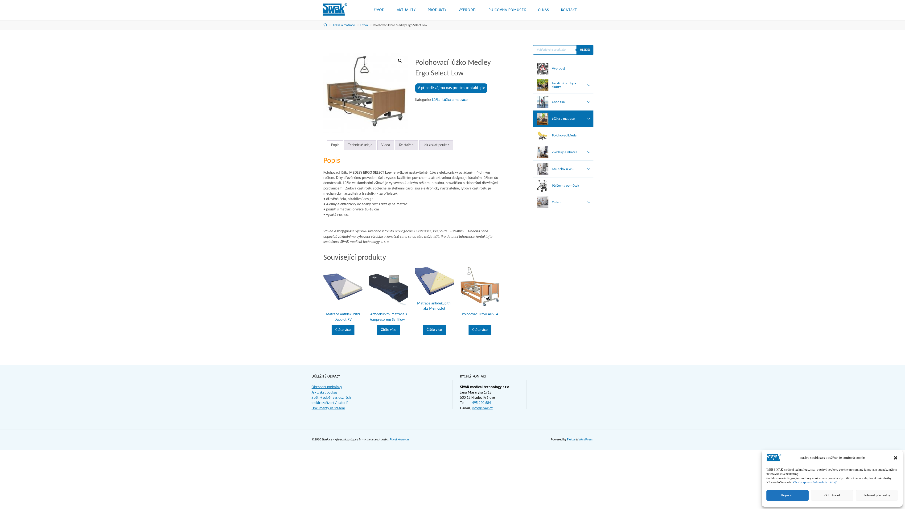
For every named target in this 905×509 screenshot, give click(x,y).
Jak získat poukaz (324, 392)
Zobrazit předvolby (877, 495)
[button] (895, 458)
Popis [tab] (335, 145)
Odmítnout (832, 495)
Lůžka (364, 25)
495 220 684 (481, 403)
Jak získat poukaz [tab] (436, 145)
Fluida (570, 439)
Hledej (585, 50)
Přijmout (787, 495)
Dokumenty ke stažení (328, 408)
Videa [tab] (385, 145)
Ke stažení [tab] (406, 145)
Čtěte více (343, 330)
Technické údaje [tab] (360, 145)
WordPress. (586, 439)
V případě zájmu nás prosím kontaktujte (451, 88)
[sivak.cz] (335, 10)
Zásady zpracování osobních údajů (815, 482)
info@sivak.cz (482, 408)
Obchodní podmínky (327, 387)
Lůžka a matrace (344, 25)
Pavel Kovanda (399, 439)
